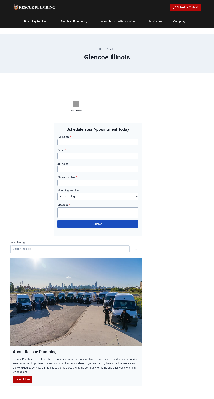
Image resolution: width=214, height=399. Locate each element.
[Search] (136, 248)
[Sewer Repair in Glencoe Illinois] (31, 152)
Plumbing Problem (69, 190)
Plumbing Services (35, 21)
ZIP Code (63, 163)
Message (63, 204)
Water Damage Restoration (118, 21)
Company (179, 21)
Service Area (156, 21)
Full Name (64, 136)
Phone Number (67, 177)
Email (61, 150)
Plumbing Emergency (74, 21)
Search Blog (17, 242)
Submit (97, 224)
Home (102, 49)
